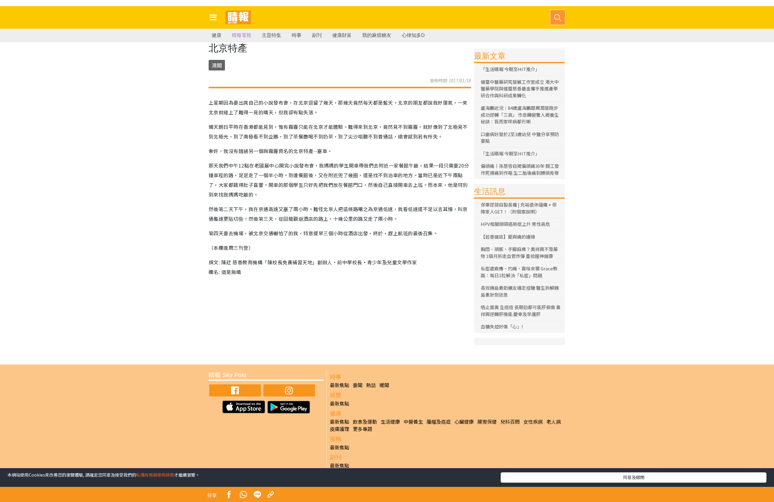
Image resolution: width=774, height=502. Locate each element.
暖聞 (384, 385)
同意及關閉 (633, 477)
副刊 (317, 35)
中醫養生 (413, 421)
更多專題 (362, 428)
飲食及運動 (365, 421)
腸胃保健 (487, 421)
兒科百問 (510, 421)
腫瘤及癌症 (439, 421)
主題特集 (271, 35)
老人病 (553, 421)
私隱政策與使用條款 (155, 475)
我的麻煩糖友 (376, 35)
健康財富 (342, 35)
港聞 (217, 65)
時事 (296, 35)
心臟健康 (464, 421)
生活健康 (390, 421)
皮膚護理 (339, 428)
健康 (216, 35)
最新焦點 (339, 385)
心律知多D (413, 35)
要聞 (358, 385)
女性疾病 (533, 421)
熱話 (371, 385)
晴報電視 (241, 35)
